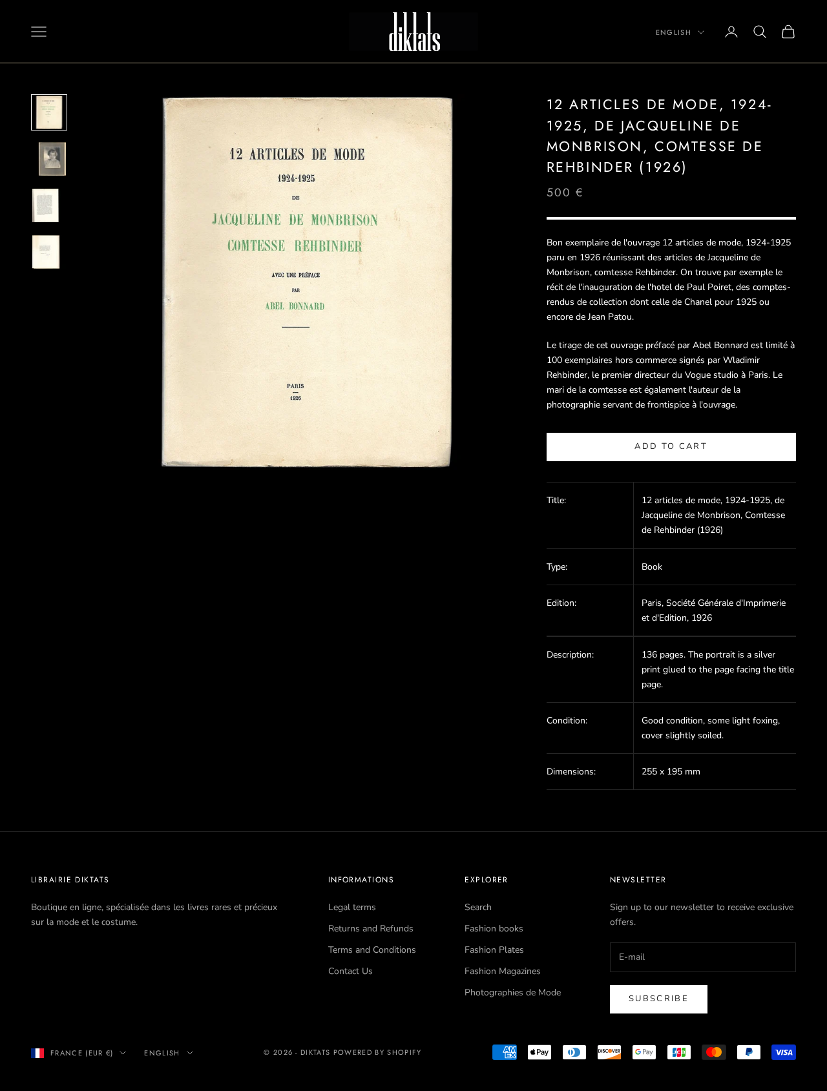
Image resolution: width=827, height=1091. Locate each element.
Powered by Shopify (377, 1052)
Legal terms (352, 907)
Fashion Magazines (503, 971)
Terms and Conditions (372, 950)
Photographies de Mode (513, 992)
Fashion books (494, 928)
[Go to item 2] (49, 159)
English (673, 32)
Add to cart (670, 446)
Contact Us (350, 971)
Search (478, 907)
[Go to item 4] (49, 252)
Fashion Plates (494, 950)
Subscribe (659, 998)
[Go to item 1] (49, 112)
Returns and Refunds (371, 928)
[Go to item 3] (49, 205)
